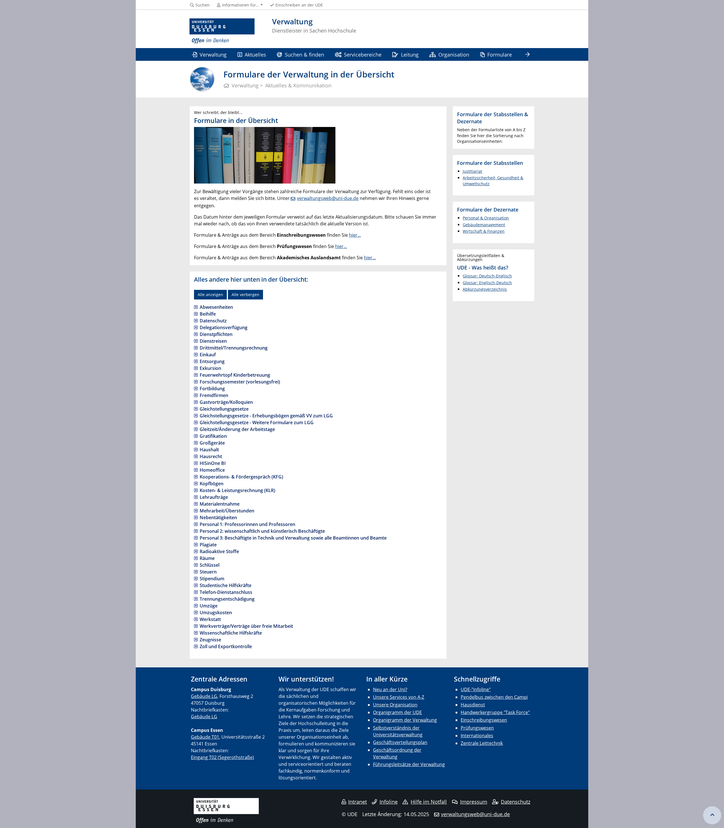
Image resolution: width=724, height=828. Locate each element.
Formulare (499, 54)
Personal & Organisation (486, 218)
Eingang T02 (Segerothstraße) (222, 757)
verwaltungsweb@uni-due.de (328, 198)
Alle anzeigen (210, 294)
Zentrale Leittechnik (482, 743)
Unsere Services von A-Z (398, 697)
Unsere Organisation (395, 705)
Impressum (473, 801)
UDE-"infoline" (476, 689)
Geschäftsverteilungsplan (400, 742)
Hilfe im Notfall (429, 801)
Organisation (453, 54)
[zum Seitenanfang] (712, 815)
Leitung (410, 54)
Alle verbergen (245, 294)
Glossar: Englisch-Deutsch (487, 282)
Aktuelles (255, 54)
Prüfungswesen (477, 728)
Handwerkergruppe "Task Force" (495, 712)
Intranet (357, 801)
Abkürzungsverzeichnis (485, 289)
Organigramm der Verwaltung (405, 720)
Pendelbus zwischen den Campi (494, 697)
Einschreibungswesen (484, 720)
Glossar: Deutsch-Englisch (487, 276)
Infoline (389, 801)
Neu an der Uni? (390, 689)
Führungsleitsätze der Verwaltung (409, 764)
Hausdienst (473, 705)
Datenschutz (515, 801)
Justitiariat (472, 171)
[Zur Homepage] (222, 31)
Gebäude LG (204, 696)
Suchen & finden (304, 54)
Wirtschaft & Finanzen (484, 231)
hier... (355, 235)
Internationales (477, 735)
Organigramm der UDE (397, 712)
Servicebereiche (363, 54)
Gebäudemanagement (484, 224)
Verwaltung (213, 54)
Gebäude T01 (205, 737)
